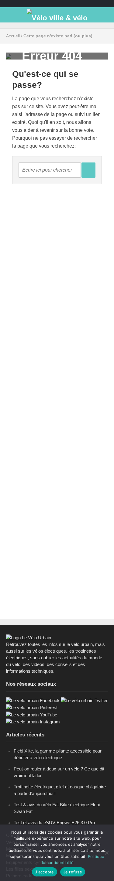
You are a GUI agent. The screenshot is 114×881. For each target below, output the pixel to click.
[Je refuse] (106, 853)
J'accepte (44, 871)
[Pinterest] (31, 707)
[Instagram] (33, 721)
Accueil (13, 35)
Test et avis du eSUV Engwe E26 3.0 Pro (54, 822)
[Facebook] (33, 700)
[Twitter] (84, 700)
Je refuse (72, 871)
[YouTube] (31, 714)
